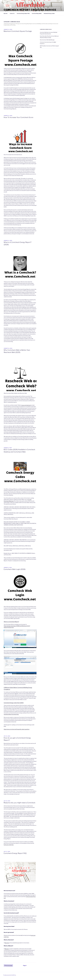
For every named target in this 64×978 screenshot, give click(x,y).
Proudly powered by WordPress (9, 975)
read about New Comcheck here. (11, 714)
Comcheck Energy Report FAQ (23, 13)
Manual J (7, 948)
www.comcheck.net (26, 405)
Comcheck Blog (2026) (36, 13)
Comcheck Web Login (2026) (14, 569)
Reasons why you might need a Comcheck (19, 803)
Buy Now (5, 13)
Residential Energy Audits (49, 13)
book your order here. (9, 844)
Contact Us (12, 13)
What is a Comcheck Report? (11, 621)
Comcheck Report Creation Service (30, 9)
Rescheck (7, 942)
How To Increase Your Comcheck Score (18, 117)
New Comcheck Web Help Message (47, 39)
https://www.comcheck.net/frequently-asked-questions (16, 729)
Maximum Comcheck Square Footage (18, 31)
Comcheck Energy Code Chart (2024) (14, 702)
